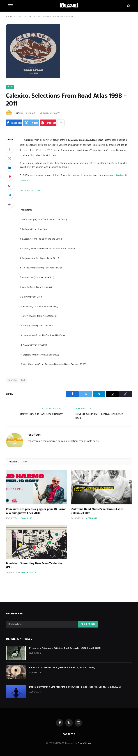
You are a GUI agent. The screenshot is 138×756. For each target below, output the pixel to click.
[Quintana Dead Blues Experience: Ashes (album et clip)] (101, 487)
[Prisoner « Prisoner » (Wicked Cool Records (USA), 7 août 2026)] (16, 653)
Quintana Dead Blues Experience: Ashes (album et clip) (97, 511)
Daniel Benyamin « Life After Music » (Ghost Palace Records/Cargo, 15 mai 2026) (75, 687)
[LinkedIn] (9, 167)
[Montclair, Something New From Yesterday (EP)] (36, 542)
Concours (26, 518)
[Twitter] (9, 158)
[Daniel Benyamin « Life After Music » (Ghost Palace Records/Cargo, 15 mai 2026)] (16, 691)
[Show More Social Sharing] (61, 123)
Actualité (91, 518)
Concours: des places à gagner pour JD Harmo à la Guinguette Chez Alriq (36, 511)
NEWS (10, 86)
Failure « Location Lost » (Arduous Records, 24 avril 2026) (62, 667)
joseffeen (18, 112)
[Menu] (10, 6)
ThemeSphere (84, 743)
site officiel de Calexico (31, 190)
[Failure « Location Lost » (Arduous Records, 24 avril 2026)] (16, 672)
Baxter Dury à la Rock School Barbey (41, 414)
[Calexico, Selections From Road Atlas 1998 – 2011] (33, 77)
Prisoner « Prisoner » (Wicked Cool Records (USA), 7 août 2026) (65, 648)
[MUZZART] (69, 6)
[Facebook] (9, 149)
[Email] (9, 185)
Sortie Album (28, 572)
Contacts (69, 734)
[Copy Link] (9, 204)
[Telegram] (9, 195)
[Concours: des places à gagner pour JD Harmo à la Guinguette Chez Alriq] (36, 487)
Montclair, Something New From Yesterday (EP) (34, 565)
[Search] (128, 6)
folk (23, 380)
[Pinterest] (9, 176)
